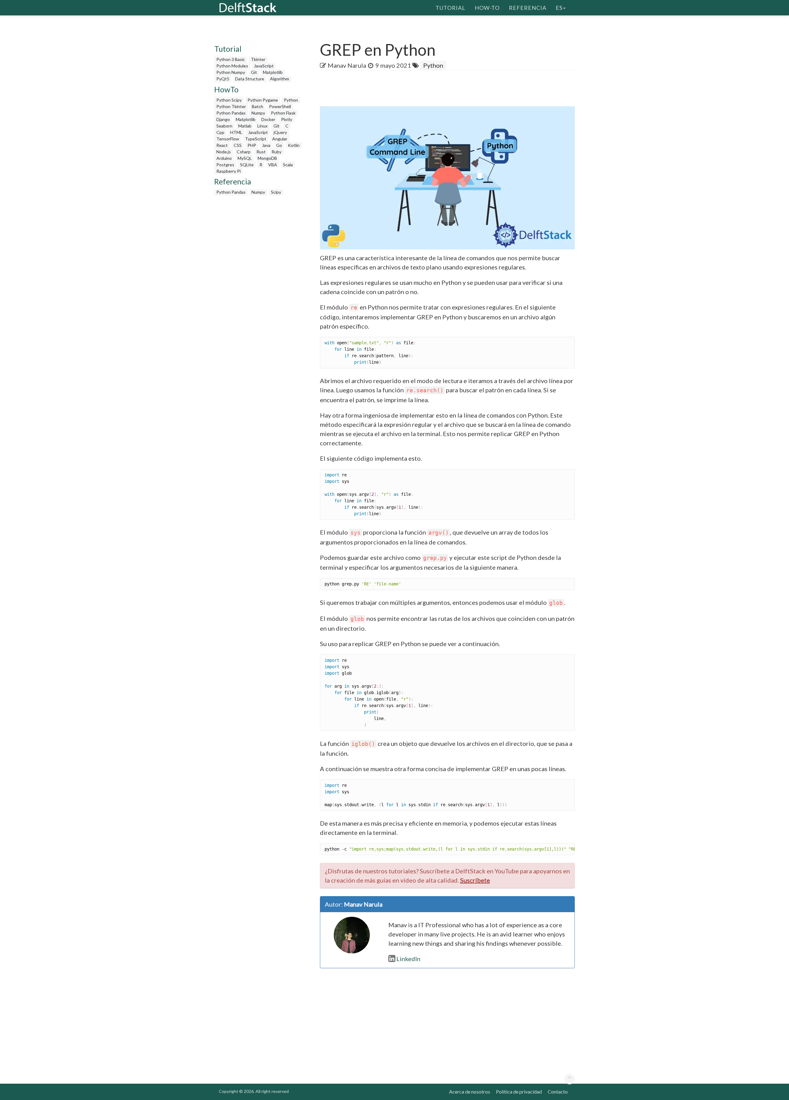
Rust (261, 151)
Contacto (558, 1091)
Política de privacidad (519, 1091)
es (559, 7)
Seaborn (224, 125)
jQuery (280, 132)
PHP (251, 145)
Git (254, 72)
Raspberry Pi (228, 171)
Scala (288, 164)
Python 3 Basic (230, 59)
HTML (236, 132)
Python (291, 100)
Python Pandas (231, 112)
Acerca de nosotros (469, 1091)
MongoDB (267, 158)
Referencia (527, 7)
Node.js (223, 151)
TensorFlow (227, 138)
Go (279, 145)
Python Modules (232, 65)
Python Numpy (230, 72)
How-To (487, 7)
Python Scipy (229, 100)
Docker (268, 119)
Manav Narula (347, 65)
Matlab (244, 125)
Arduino (224, 158)
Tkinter (258, 59)
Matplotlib (273, 72)
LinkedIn (408, 958)
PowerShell (280, 106)
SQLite (247, 164)
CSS (238, 145)
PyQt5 (222, 78)
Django (223, 119)
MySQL (245, 158)
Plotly (286, 119)
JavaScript (264, 65)
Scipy (276, 192)
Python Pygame (262, 100)
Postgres (225, 164)
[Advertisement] (24, 118)
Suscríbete (475, 880)
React (222, 145)
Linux (262, 125)
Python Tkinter (231, 106)
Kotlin (294, 145)
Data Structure (249, 78)
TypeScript (255, 138)
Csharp (244, 151)
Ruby (276, 151)
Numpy (258, 112)
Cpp (220, 132)
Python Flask (283, 112)
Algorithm (279, 78)
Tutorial (450, 7)
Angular (279, 138)
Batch (257, 106)
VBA (272, 164)
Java (266, 145)
